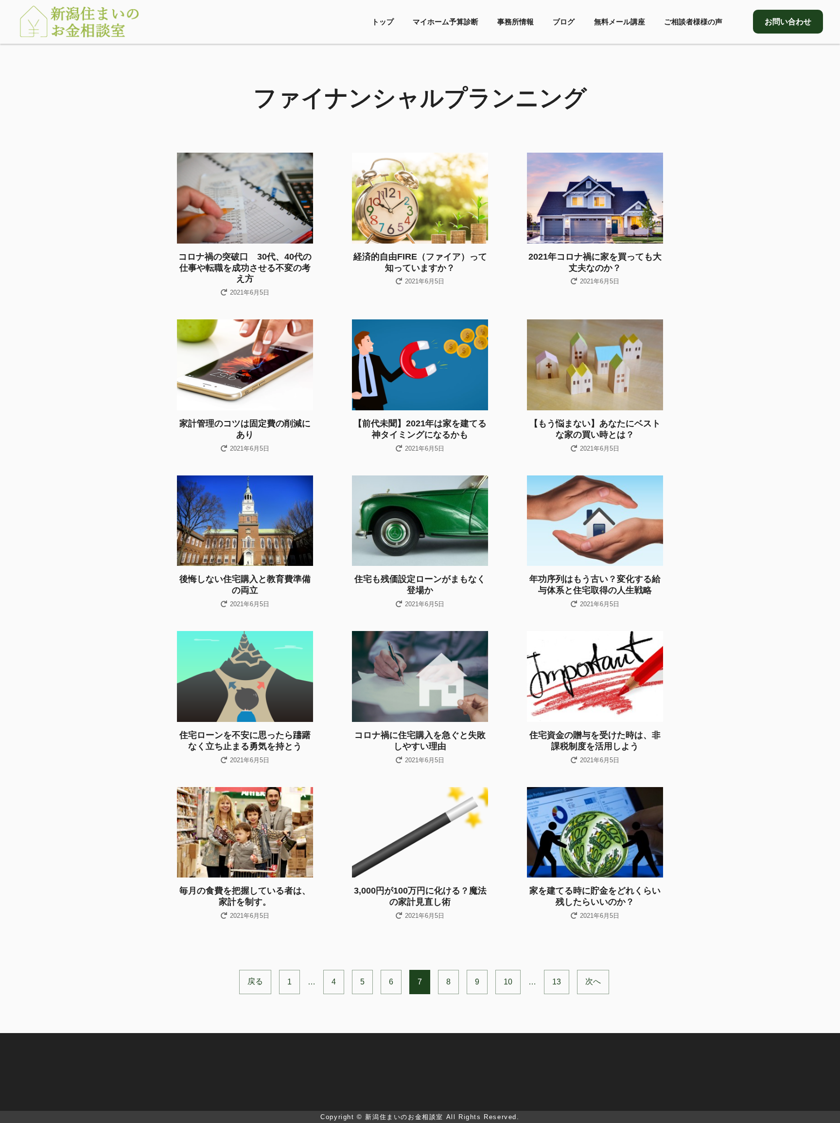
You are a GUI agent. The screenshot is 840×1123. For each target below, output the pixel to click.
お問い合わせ (788, 22)
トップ (383, 22)
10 (508, 982)
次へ (593, 981)
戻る (255, 981)
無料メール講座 (619, 22)
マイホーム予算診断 (445, 22)
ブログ (564, 22)
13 (556, 982)
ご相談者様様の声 (693, 22)
